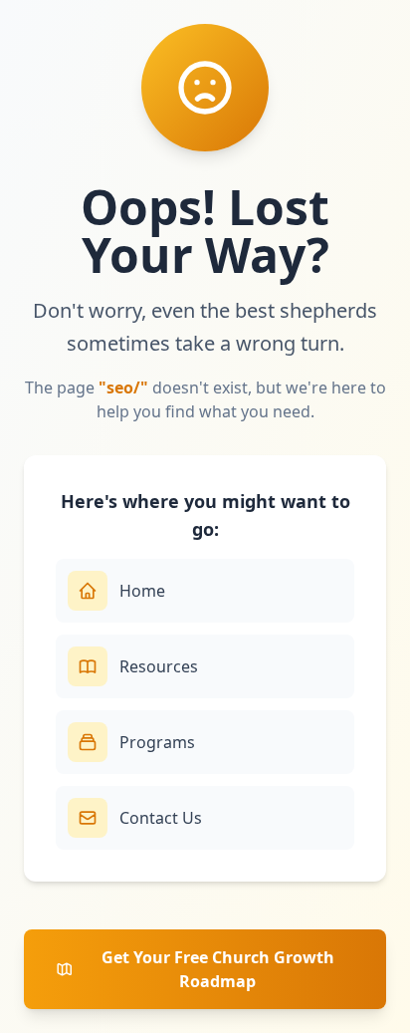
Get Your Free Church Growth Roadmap (218, 969)
